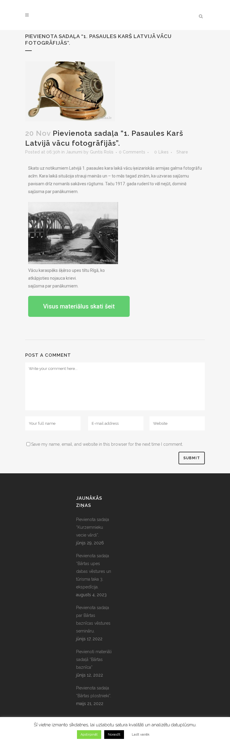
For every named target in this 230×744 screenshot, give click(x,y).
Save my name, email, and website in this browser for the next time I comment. (107, 444)
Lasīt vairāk (140, 735)
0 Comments (132, 152)
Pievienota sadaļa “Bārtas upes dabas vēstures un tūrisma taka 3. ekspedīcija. (93, 571)
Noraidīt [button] (114, 735)
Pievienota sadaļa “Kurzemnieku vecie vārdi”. (92, 527)
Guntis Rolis (102, 152)
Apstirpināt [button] (89, 735)
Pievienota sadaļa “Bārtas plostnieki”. (93, 692)
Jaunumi (74, 152)
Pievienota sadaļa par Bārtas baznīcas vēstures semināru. (93, 619)
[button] (79, 306)
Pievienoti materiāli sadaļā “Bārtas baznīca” (94, 659)
